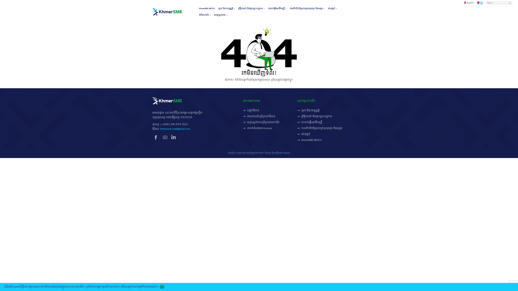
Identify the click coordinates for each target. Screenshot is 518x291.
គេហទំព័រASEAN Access (259, 128)
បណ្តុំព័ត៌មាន (253, 110)
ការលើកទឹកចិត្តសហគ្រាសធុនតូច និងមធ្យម (306, 8)
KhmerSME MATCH (207, 8)
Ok (162, 287)
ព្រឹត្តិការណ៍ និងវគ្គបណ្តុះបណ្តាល (250, 8)
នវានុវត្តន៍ (331, 8)
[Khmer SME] (167, 11)
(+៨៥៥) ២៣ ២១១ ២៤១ (174, 124)
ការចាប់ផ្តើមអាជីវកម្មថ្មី (276, 8)
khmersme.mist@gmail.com (175, 129)
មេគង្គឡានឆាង (220, 15)
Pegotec (287, 153)
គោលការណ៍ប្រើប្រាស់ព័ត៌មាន (261, 116)
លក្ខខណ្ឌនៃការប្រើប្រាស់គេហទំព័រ (263, 122)
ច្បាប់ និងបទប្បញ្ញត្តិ (225, 8)
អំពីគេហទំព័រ (204, 15)
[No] (514, 287)
